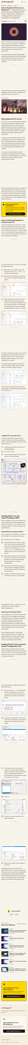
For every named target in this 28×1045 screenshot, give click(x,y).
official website (10, 449)
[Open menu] (22, 2)
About (2, 1042)
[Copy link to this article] (25, 21)
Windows (3, 5)
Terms (16, 1042)
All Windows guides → (22, 923)
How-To (16, 5)
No (17, 914)
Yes (12, 914)
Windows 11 (10, 5)
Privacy (12, 1042)
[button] (14, 289)
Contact (7, 1042)
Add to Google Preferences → (15, 213)
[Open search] (25, 1)
